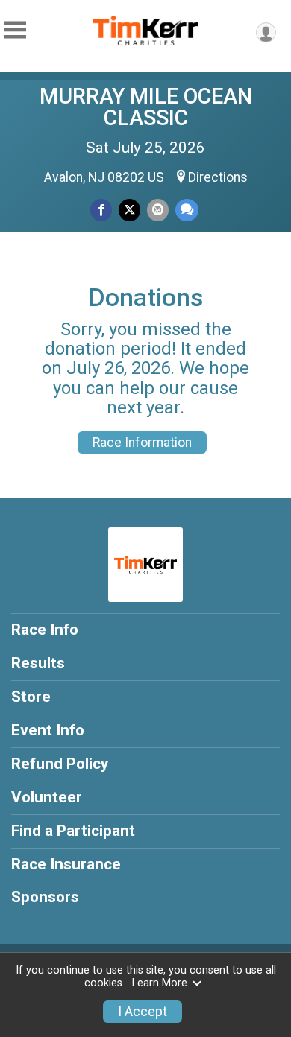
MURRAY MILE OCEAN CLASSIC (146, 106)
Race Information (142, 442)
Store (31, 696)
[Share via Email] (158, 210)
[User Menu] (266, 32)
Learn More (159, 983)
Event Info (47, 730)
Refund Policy (59, 764)
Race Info (44, 629)
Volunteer (46, 797)
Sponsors (45, 897)
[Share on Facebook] (101, 210)
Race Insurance (66, 864)
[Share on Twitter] (129, 210)
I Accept (142, 1011)
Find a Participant (73, 831)
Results (38, 663)
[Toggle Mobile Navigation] (15, 30)
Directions (218, 177)
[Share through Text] (186, 210)
